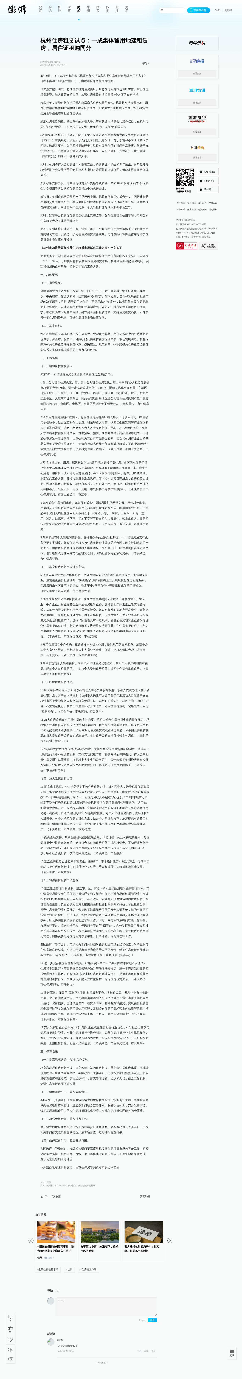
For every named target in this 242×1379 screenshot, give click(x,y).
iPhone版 (209, 180)
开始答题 (197, 131)
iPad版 (208, 189)
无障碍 (228, 10)
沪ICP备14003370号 (186, 220)
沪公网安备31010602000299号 (191, 224)
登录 (217, 10)
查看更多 (197, 73)
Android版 (209, 171)
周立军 (60, 1340)
